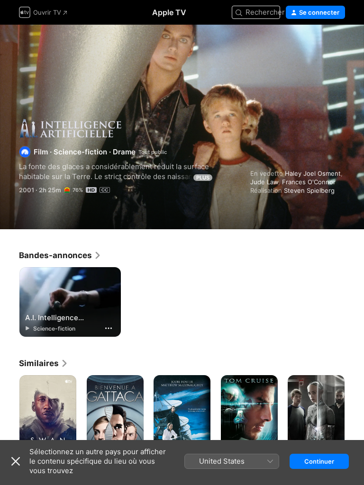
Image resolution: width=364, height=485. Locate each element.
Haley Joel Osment (313, 173)
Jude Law (264, 182)
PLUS (202, 177)
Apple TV (169, 12)
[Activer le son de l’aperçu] (338, 43)
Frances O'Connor (309, 182)
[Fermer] (15, 461)
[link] (60, 255)
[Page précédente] (9, 418)
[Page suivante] (354, 418)
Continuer (319, 461)
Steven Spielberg (309, 190)
